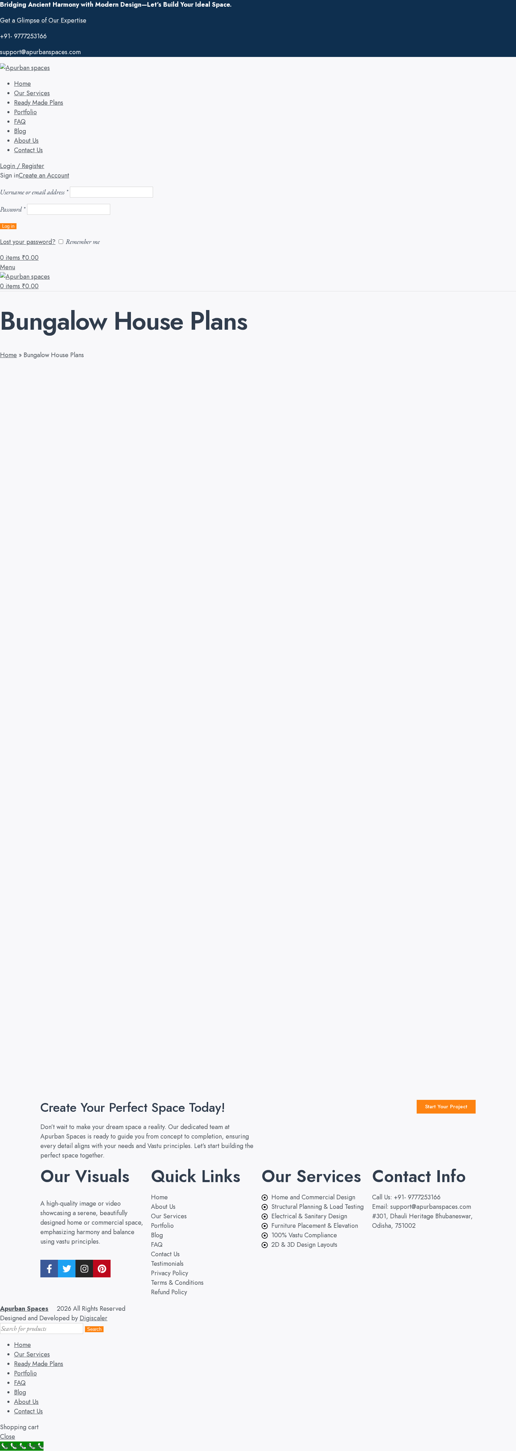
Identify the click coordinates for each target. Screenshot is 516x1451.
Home (8, 355)
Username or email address (34, 192)
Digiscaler (93, 1318)
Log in (8, 226)
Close (7, 1436)
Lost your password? (27, 241)
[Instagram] (84, 1268)
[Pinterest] (102, 1268)
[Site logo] (25, 67)
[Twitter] (66, 1268)
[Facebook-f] (49, 1268)
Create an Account (44, 175)
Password (12, 209)
